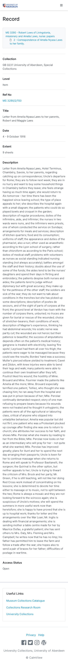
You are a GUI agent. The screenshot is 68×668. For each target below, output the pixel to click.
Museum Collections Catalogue (25, 600)
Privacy (31, 635)
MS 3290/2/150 (12, 100)
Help (41, 635)
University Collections (19, 614)
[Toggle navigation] (61, 5)
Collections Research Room (23, 607)
